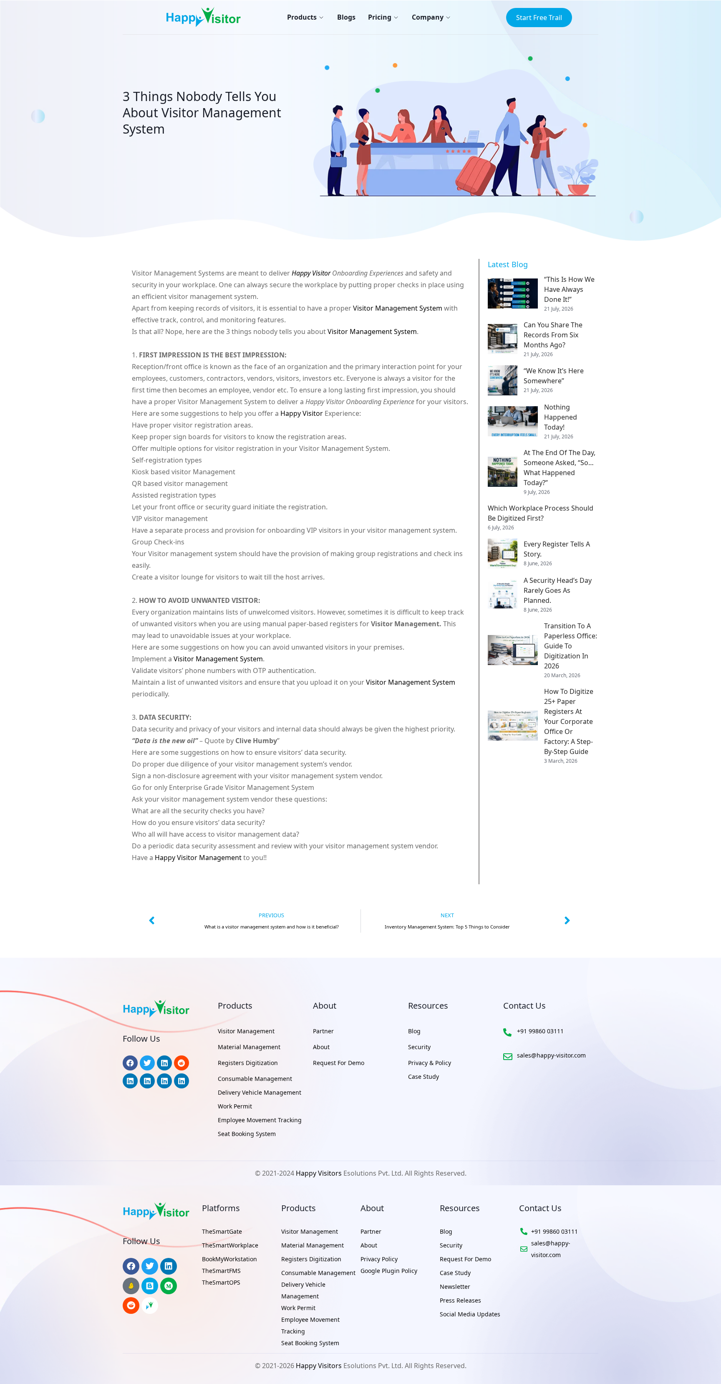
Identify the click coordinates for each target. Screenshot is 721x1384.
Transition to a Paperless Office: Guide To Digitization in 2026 (570, 645)
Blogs (346, 17)
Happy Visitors (319, 1173)
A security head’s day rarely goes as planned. (558, 590)
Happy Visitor (311, 273)
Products (302, 17)
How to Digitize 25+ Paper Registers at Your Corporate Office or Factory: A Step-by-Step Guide (568, 721)
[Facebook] (131, 1266)
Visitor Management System (397, 308)
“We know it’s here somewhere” (554, 375)
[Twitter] (149, 1266)
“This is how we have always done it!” (569, 289)
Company (428, 17)
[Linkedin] (168, 1266)
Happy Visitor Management (198, 857)
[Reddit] (131, 1305)
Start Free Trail (539, 17)
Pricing (379, 17)
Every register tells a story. (557, 549)
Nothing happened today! (560, 417)
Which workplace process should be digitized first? (540, 513)
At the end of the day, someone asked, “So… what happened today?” (559, 467)
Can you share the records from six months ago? (553, 334)
